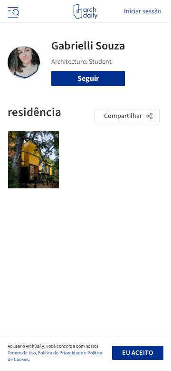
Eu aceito (137, 353)
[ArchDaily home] (85, 11)
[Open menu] (12, 11)
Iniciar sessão (143, 11)
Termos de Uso (22, 353)
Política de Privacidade (60, 353)
